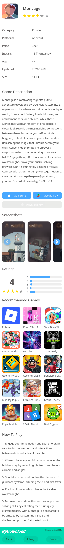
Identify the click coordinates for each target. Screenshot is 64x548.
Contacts (54, 539)
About (9, 539)
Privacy (31, 539)
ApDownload (14, 531)
